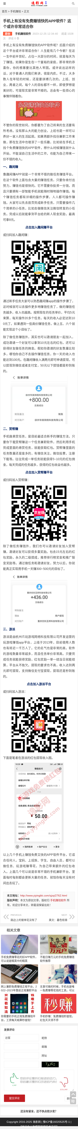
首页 (4, 11)
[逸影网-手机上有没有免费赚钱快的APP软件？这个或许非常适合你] (39, 5)
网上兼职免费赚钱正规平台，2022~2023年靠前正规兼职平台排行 (19, 990)
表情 (69, 1098)
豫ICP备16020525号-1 (56, 1121)
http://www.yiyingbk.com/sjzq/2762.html (43, 895)
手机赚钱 (15, 11)
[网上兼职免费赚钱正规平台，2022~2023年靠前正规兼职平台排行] (19, 973)
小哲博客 (35, 1126)
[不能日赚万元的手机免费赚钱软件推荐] (58, 944)
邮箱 (44, 1046)
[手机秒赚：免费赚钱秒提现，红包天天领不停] (58, 1003)
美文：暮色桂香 (58, 917)
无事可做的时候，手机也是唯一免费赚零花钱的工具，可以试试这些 (57, 990)
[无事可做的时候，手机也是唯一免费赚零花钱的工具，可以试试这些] (58, 973)
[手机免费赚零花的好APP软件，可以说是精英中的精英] (19, 944)
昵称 (44, 1037)
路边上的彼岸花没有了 (24, 917)
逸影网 (37, 1121)
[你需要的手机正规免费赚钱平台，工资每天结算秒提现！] (19, 1003)
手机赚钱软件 (23, 33)
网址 (44, 1055)
